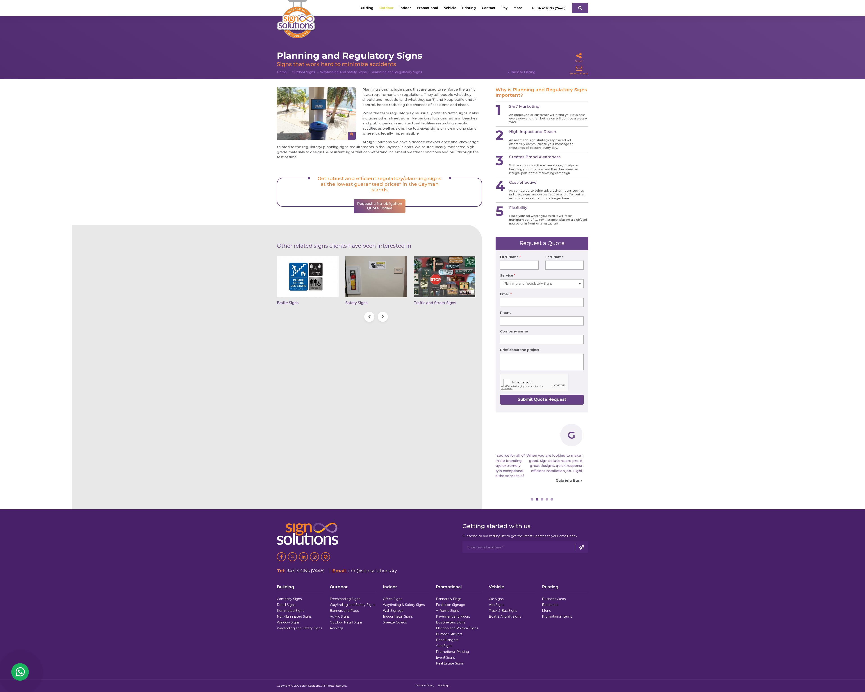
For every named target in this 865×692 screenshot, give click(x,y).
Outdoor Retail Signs (346, 622)
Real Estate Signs (450, 663)
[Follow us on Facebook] (281, 556)
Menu (546, 611)
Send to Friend (579, 73)
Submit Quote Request (542, 399)
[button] (542, 283)
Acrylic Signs (339, 616)
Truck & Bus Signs (503, 611)
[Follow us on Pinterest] (325, 556)
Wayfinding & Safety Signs (404, 605)
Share (579, 61)
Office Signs (392, 599)
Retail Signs (286, 605)
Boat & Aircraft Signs (505, 616)
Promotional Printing (452, 652)
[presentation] (369, 317)
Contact (488, 8)
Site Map (443, 685)
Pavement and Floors (453, 616)
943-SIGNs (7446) (306, 570)
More (518, 8)
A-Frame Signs (447, 611)
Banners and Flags (344, 611)
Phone (506, 312)
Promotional (427, 8)
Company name (514, 331)
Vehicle (450, 8)
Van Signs (496, 605)
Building (366, 8)
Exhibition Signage (450, 605)
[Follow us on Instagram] (314, 556)
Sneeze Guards (395, 622)
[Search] (580, 8)
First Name (510, 257)
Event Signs (445, 657)
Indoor (405, 8)
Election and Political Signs (457, 628)
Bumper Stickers (449, 634)
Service (507, 275)
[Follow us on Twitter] (292, 556)
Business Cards (554, 599)
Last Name (554, 257)
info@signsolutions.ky (372, 570)
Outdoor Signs (303, 72)
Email (506, 294)
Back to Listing (523, 72)
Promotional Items (557, 616)
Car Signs (496, 599)
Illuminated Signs (290, 611)
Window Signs (288, 622)
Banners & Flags (448, 599)
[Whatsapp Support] (20, 672)
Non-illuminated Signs (294, 616)
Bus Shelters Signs (450, 622)
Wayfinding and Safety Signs (299, 628)
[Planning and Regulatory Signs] (316, 113)
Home (282, 72)
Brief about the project (519, 350)
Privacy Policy (425, 685)
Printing (469, 8)
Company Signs (289, 599)
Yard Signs (444, 646)
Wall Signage (393, 611)
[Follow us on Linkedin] (303, 556)
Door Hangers (447, 640)
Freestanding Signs (345, 599)
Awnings (336, 628)
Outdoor (386, 8)
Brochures (550, 605)
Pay (504, 8)
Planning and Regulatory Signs (397, 72)
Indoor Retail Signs (398, 616)
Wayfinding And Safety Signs (343, 72)
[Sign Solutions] (296, 19)
